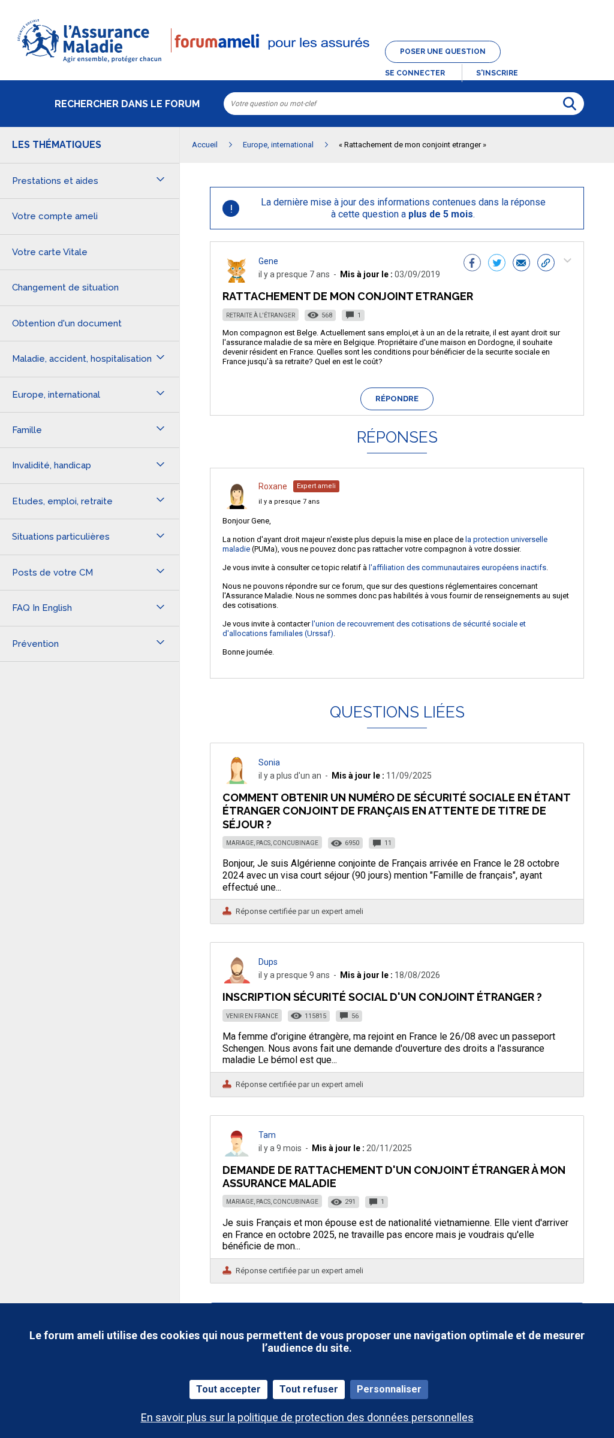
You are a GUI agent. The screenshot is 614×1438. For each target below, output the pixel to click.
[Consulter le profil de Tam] (236, 1153)
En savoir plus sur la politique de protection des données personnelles (307, 1417)
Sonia (269, 762)
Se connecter (415, 73)
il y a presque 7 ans (289, 501)
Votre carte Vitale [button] (50, 252)
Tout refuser (308, 1389)
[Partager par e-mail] (521, 264)
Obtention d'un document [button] (67, 323)
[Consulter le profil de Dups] (236, 980)
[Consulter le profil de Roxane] (236, 505)
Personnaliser (389, 1389)
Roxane (272, 486)
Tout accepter (228, 1389)
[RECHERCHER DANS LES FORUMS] (569, 103)
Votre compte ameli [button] (55, 216)
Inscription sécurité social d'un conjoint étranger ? (382, 997)
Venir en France (252, 1016)
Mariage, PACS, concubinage (272, 843)
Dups (268, 962)
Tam (267, 1135)
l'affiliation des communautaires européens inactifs (457, 567)
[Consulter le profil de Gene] (236, 279)
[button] (307, 63)
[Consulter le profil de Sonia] (236, 780)
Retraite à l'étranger (260, 315)
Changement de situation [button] (65, 287)
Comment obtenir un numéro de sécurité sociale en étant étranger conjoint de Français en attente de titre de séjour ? (396, 810)
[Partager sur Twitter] (496, 264)
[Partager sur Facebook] (472, 264)
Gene (268, 261)
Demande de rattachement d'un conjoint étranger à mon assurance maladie (393, 1176)
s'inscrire (497, 73)
